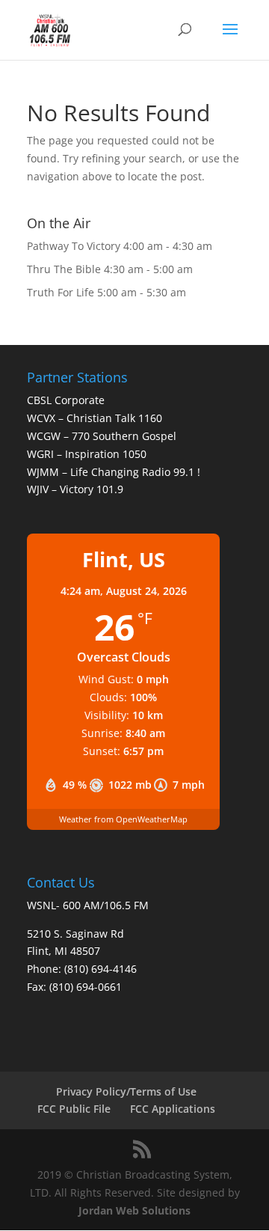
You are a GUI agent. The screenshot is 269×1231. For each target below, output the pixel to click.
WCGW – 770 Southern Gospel (101, 436)
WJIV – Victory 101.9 (75, 489)
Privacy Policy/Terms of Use (126, 1091)
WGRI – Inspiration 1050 (86, 454)
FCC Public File (74, 1109)
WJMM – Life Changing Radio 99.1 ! (113, 472)
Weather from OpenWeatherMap (123, 819)
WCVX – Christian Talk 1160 (94, 418)
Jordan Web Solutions (134, 1210)
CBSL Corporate (66, 400)
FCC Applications (172, 1109)
